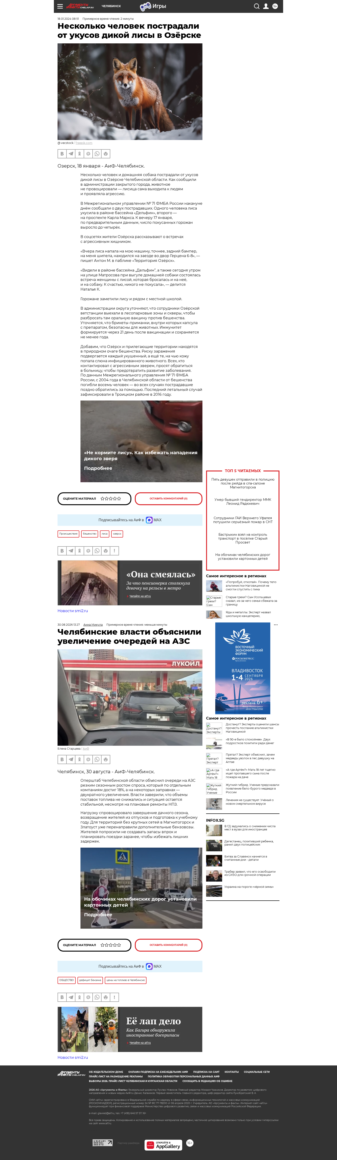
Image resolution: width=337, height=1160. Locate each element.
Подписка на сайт (206, 1071)
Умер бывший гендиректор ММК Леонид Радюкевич (243, 502)
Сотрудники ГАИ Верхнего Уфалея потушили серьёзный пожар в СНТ (243, 520)
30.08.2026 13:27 (69, 624)
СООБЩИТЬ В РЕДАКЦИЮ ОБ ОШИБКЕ (207, 1081)
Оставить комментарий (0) (169, 498)
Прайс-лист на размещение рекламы (116, 1076)
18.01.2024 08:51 (68, 18)
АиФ (86, 748)
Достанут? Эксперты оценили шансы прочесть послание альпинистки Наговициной (252, 728)
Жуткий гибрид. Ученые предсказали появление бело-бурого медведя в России (252, 788)
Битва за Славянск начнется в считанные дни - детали (245, 858)
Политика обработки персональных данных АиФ (184, 1076)
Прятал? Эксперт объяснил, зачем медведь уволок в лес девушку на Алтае (250, 758)
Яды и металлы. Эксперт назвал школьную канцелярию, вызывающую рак (248, 616)
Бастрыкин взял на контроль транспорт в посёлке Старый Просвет (243, 538)
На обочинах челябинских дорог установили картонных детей (242, 557)
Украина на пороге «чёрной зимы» (249, 886)
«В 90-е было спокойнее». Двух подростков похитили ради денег (250, 741)
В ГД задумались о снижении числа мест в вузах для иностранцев (250, 828)
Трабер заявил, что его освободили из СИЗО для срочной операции (250, 873)
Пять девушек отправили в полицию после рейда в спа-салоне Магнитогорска (242, 483)
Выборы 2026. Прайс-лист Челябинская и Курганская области (133, 1081)
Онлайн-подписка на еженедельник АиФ (158, 1071)
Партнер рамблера (128, 1143)
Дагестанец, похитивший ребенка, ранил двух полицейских (249, 843)
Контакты (232, 1071)
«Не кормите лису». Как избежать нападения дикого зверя (141, 455)
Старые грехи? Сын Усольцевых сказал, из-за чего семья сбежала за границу (251, 600)
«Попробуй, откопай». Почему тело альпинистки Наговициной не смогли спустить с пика (251, 585)
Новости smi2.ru (73, 611)
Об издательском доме (106, 1071)
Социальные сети (257, 1071)
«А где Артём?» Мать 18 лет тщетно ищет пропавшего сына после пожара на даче (251, 773)
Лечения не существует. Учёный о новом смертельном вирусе (250, 801)
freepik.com (84, 143)
